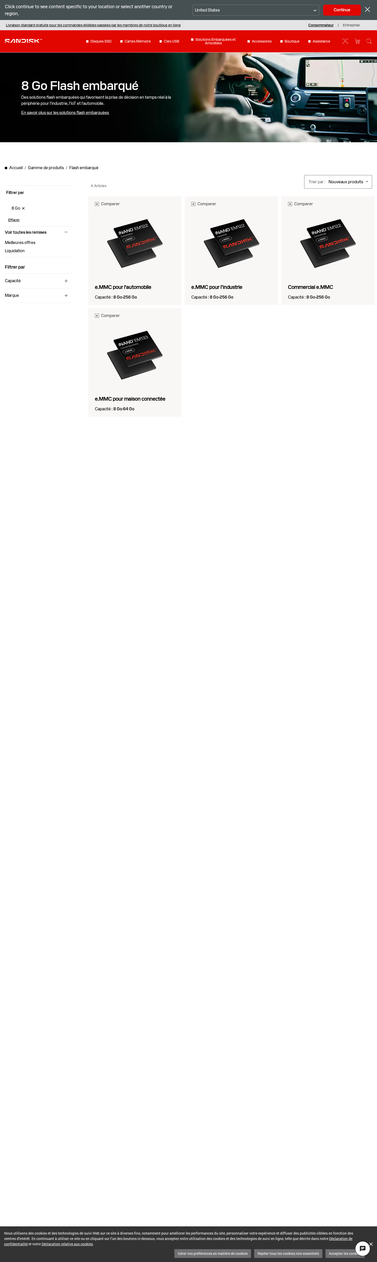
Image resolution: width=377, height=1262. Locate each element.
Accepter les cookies (345, 1253)
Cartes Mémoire (138, 41)
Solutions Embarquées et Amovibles (215, 41)
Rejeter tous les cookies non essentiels (288, 1253)
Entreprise (351, 25)
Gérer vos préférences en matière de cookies (213, 1253)
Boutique (292, 41)
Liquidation (15, 250)
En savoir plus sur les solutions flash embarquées (65, 113)
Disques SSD (101, 41)
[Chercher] (369, 41)
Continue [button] (342, 10)
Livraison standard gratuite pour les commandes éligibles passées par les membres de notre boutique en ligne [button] (93, 25)
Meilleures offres (20, 242)
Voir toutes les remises (25, 232)
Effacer (14, 220)
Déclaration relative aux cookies (67, 1243)
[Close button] (367, 10)
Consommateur (321, 25)
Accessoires (262, 41)
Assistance (321, 41)
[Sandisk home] (23, 41)
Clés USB (171, 41)
